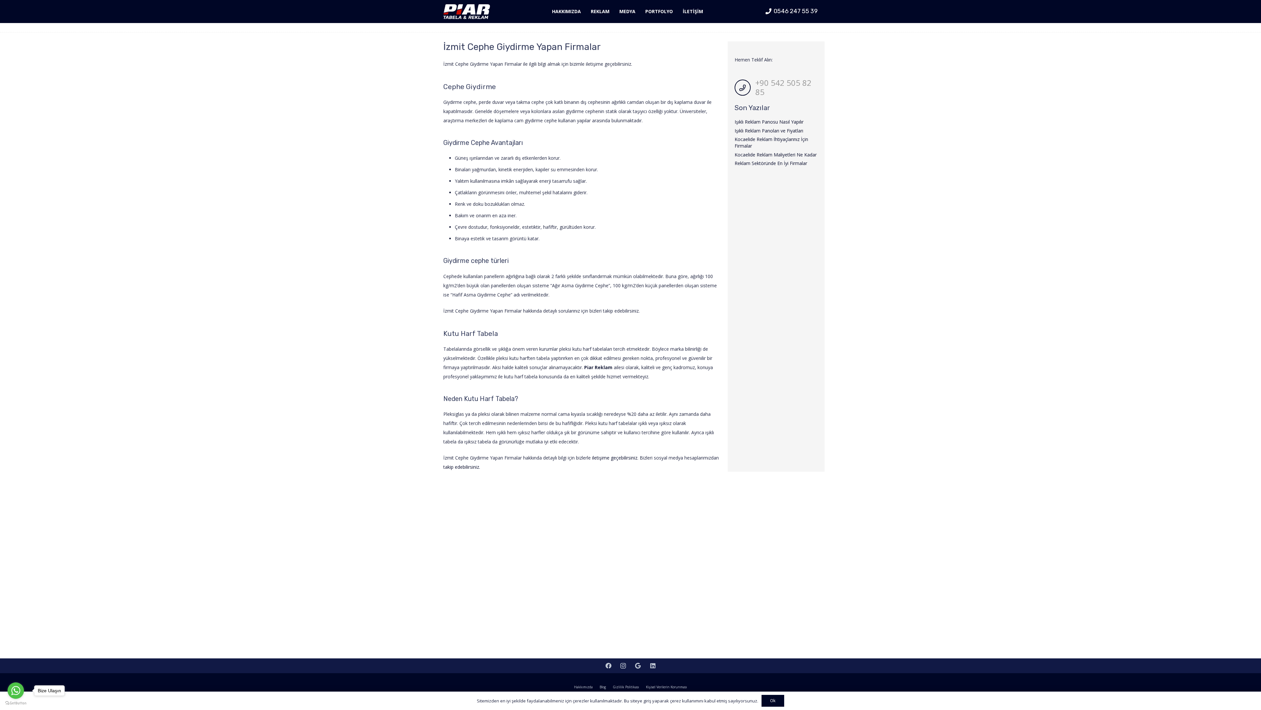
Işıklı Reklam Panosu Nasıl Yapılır (769, 122)
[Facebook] (608, 665)
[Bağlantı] (466, 11)
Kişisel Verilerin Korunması (666, 687)
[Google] (637, 665)
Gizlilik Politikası (626, 687)
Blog (603, 687)
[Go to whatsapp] (16, 690)
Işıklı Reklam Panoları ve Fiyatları (769, 131)
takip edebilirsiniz (461, 467)
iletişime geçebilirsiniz (614, 458)
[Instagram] (623, 665)
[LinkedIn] (652, 665)
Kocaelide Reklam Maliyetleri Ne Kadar (776, 155)
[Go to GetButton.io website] (15, 703)
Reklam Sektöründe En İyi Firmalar (771, 163)
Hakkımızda (583, 687)
